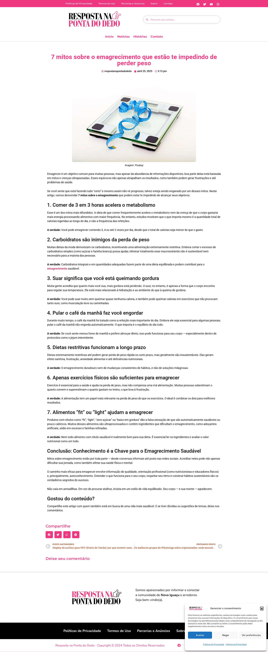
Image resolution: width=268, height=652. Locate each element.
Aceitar (200, 635)
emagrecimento (57, 268)
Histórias (140, 36)
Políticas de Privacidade (213, 644)
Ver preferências (251, 635)
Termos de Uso (106, 3)
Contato (168, 3)
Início (109, 36)
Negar (225, 635)
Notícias (123, 36)
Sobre (154, 3)
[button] (261, 608)
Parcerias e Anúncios (133, 3)
